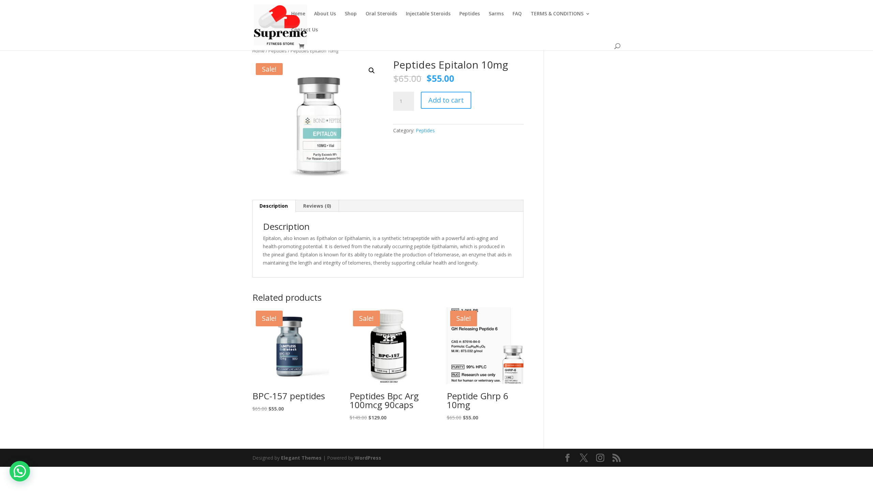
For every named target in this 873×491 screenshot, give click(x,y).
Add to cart (446, 100)
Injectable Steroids (428, 14)
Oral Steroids (381, 14)
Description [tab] (274, 206)
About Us (325, 14)
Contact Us (304, 30)
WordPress (368, 458)
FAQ (517, 14)
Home (298, 14)
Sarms (496, 14)
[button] (372, 70)
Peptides (469, 14)
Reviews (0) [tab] (317, 206)
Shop (351, 14)
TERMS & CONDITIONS (557, 14)
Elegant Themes (301, 458)
